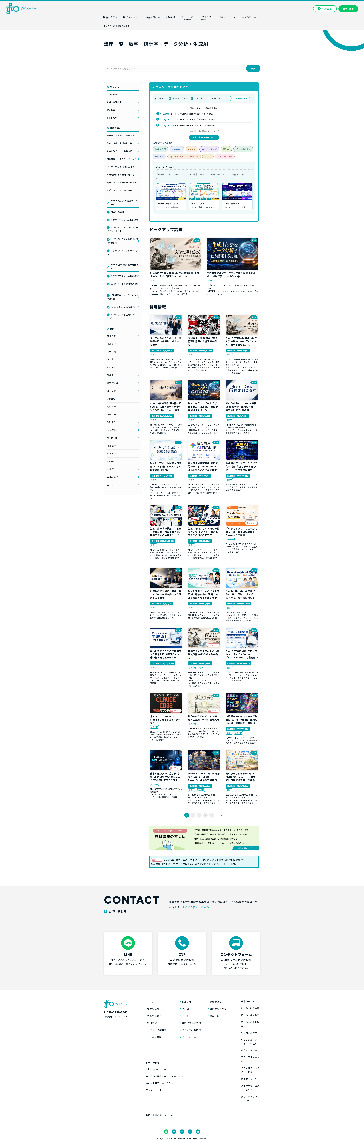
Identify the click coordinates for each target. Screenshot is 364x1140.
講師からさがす (218, 1008)
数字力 (208, 156)
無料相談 (348, 8)
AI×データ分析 (209, 149)
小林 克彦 (111, 430)
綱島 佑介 (111, 343)
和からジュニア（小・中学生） (249, 1041)
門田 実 (110, 359)
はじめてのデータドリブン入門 (122, 252)
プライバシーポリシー (157, 1089)
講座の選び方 (248, 1001)
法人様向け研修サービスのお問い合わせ (166, 1076)
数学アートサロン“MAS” (249, 1098)
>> (221, 815)
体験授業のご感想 (191, 1023)
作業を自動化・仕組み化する (120, 174)
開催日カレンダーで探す (204, 137)
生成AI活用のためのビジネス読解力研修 (122, 241)
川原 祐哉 (111, 351)
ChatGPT (177, 149)
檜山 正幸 (111, 445)
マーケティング (224, 156)
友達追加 (326, 8)
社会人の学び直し (250, 1050)
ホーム (150, 1001)
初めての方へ (154, 1016)
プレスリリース (190, 1037)
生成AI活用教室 (249, 1032)
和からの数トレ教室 (250, 1024)
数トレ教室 (112, 118)
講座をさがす (217, 1001)
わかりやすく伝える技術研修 (123, 219)
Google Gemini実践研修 (121, 306)
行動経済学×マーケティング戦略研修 (122, 297)
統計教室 (111, 110)
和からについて (155, 1008)
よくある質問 (154, 1037)
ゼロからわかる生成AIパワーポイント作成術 (122, 229)
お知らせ (186, 1001)
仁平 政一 (111, 484)
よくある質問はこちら (195, 907)
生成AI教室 (112, 94)
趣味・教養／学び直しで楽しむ (121, 143)
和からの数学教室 (250, 1008)
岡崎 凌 (110, 375)
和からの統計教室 (250, 1015)
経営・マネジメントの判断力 (120, 190)
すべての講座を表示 (239, 98)
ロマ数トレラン (249, 1078)
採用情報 (152, 1023)
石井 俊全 (111, 422)
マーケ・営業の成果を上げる (120, 166)
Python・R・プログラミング (184, 156)
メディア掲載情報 (191, 1030)
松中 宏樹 (111, 390)
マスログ (186, 1008)
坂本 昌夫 (111, 367)
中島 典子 (111, 414)
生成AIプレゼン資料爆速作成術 (122, 285)
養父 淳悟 (111, 406)
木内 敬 (110, 453)
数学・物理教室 (114, 102)
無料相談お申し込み (156, 1069)
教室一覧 (214, 1016)
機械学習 (159, 156)
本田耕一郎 (112, 437)
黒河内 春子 (112, 477)
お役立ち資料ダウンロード (159, 1115)
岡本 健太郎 (112, 382)
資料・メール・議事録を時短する (123, 182)
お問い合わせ (152, 1062)
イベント (186, 1016)
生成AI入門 (160, 149)
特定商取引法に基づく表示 (159, 1083)
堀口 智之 (111, 335)
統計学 (226, 149)
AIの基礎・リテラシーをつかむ (121, 159)
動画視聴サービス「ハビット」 (250, 1087)
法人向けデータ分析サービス (250, 1070)
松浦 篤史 (111, 469)
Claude (192, 149)
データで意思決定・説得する (120, 135)
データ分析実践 (243, 149)
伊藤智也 (111, 398)
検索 (253, 68)
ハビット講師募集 (157, 1030)
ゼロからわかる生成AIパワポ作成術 (122, 316)
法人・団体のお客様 (250, 1059)
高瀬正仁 (111, 461)
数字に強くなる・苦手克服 (119, 151)
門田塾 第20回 (116, 211)
